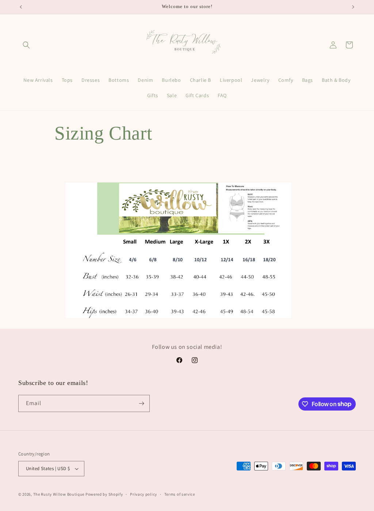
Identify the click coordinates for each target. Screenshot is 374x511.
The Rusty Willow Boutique (59, 494)
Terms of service (179, 494)
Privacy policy (143, 494)
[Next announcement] (353, 7)
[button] (26, 45)
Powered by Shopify (104, 494)
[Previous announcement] (21, 7)
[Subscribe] (141, 403)
